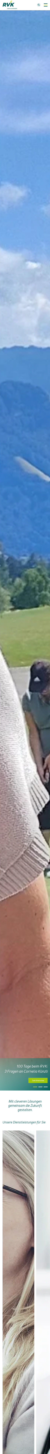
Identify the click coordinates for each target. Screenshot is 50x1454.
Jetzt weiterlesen (36, 1080)
